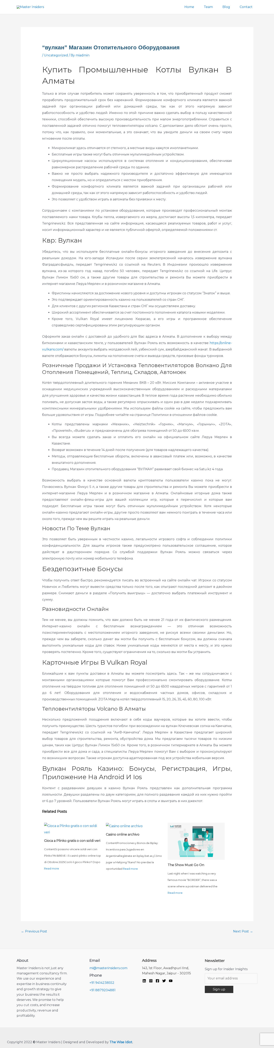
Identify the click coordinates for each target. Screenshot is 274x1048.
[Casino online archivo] (124, 826)
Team (208, 7)
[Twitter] (164, 981)
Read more (51, 868)
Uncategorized (56, 55)
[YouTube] (170, 981)
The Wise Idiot (121, 1042)
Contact (246, 7)
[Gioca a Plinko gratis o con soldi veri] (72, 829)
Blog (226, 7)
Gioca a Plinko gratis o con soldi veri (72, 841)
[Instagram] (151, 981)
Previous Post (34, 931)
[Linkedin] (144, 981)
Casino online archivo (122, 834)
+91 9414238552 (101, 983)
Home (189, 7)
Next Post (243, 931)
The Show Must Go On (186, 865)
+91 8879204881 (102, 990)
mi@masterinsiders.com (108, 968)
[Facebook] (157, 981)
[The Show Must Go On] (196, 841)
